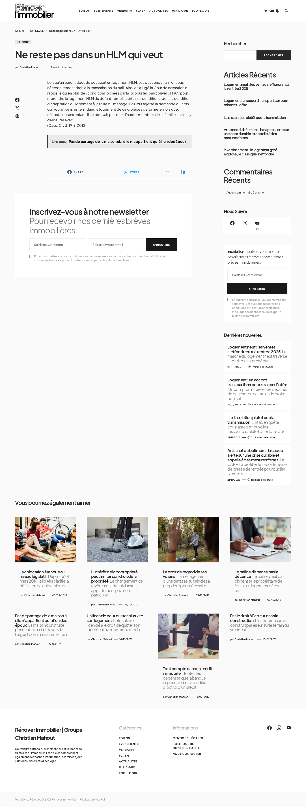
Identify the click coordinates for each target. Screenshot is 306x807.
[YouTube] (289, 727)
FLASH (124, 755)
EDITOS (124, 738)
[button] (271, 10)
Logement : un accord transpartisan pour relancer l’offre (256, 103)
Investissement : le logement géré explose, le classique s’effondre (250, 152)
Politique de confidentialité (186, 746)
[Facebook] (232, 225)
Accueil (19, 30)
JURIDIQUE (37, 30)
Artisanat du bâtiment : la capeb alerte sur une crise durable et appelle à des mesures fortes (256, 134)
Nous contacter (187, 753)
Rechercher (235, 43)
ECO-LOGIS (128, 773)
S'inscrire (161, 244)
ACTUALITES (128, 761)
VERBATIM (126, 749)
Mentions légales (188, 738)
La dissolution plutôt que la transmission (255, 118)
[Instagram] (245, 225)
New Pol (99, 799)
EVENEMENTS (129, 744)
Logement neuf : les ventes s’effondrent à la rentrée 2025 (256, 86)
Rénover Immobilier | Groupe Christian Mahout (48, 733)
